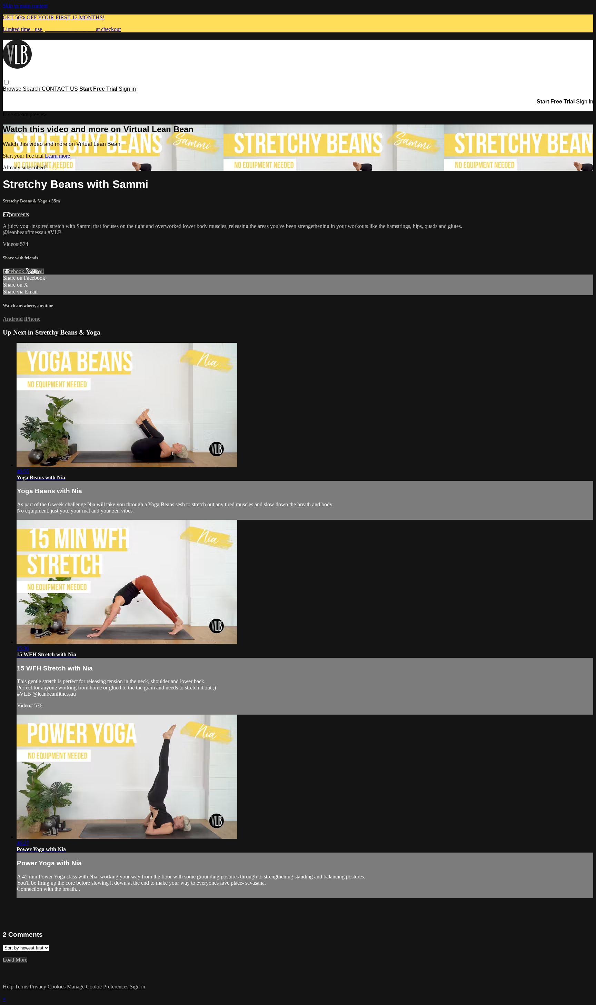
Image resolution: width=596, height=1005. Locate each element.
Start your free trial (24, 156)
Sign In (584, 102)
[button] (6, 82)
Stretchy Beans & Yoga (26, 200)
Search (32, 89)
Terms (22, 986)
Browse (13, 89)
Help (9, 986)
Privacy (39, 986)
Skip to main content (25, 6)
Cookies (57, 986)
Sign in (127, 89)
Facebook (14, 271)
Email (37, 271)
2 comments (16, 214)
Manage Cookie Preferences (98, 986)
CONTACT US (60, 89)
